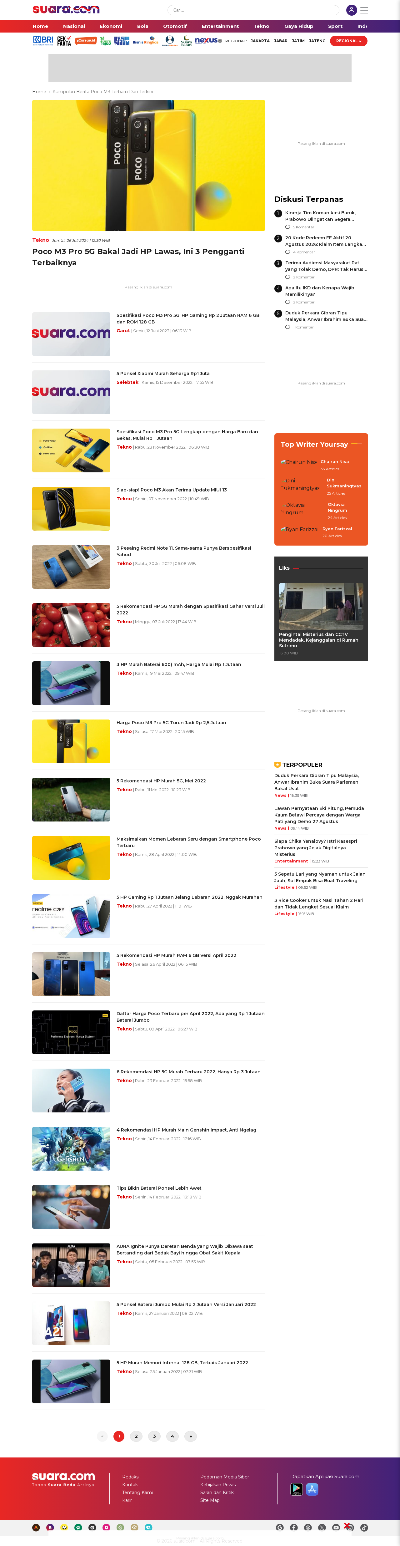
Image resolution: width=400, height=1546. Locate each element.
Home (40, 26)
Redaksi (130, 1477)
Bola (142, 26)
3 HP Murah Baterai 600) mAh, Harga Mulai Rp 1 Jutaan (179, 664)
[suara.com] (66, 12)
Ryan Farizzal (337, 528)
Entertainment (220, 26)
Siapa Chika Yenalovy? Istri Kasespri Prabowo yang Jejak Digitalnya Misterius (315, 847)
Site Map (210, 1500)
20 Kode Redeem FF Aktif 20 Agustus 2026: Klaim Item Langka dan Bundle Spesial (323, 244)
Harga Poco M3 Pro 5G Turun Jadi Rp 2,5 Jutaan (171, 722)
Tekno (261, 26)
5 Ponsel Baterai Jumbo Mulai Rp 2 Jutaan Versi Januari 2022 (186, 1304)
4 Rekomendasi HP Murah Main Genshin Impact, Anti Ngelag (186, 1130)
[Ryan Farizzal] (300, 533)
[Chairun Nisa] (299, 465)
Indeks (366, 26)
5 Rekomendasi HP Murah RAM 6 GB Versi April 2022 (176, 955)
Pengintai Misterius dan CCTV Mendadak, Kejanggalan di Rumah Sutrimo (318, 640)
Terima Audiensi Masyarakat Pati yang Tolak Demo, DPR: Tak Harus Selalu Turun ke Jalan (324, 269)
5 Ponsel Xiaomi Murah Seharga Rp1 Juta (163, 373)
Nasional (74, 26)
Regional (347, 40)
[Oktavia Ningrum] (302, 511)
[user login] (351, 11)
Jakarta (260, 40)
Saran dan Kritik (217, 1492)
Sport (335, 26)
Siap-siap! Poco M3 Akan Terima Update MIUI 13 (172, 490)
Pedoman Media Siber (224, 1477)
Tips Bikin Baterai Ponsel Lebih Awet (159, 1188)
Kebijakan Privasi (218, 1485)
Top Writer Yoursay (314, 444)
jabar (281, 40)
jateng (317, 40)
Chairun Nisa (335, 461)
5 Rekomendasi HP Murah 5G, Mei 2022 (161, 781)
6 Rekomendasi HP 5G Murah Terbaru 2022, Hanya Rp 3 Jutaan (189, 1072)
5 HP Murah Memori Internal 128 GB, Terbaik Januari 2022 (182, 1362)
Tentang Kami (137, 1492)
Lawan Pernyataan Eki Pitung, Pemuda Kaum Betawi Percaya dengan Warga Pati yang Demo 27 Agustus (319, 815)
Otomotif (175, 26)
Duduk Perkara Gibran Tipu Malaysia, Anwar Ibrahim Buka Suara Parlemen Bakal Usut (326, 319)
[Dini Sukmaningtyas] (302, 487)
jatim (298, 40)
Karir (127, 1500)
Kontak (130, 1485)
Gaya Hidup (298, 26)
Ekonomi (111, 26)
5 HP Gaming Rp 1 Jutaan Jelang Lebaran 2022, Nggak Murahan (189, 897)
